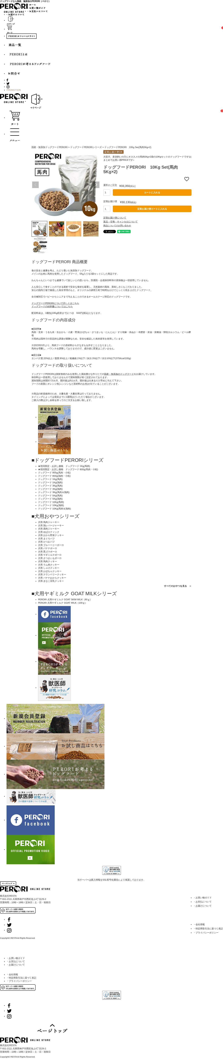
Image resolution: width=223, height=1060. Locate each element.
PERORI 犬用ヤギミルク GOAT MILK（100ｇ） (62, 602)
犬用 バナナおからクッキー (52, 577)
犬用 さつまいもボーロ (50, 558)
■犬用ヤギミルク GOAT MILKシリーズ (74, 593)
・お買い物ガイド (202, 897)
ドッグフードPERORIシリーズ (86, 147)
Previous (35, 185)
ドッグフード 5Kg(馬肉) (50, 495)
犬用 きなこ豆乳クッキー (51, 581)
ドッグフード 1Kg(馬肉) (50, 479)
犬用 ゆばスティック (48, 532)
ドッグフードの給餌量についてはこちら (52, 306)
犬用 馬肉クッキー (47, 561)
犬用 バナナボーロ (47, 548)
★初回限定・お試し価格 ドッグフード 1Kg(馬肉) (64, 466)
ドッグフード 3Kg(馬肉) (50, 485)
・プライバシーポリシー (205, 932)
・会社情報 (199, 924)
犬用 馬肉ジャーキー (48, 522)
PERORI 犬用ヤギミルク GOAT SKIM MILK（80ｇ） (65, 599)
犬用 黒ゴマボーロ (47, 551)
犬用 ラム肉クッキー (48, 564)
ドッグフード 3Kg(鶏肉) (50, 489)
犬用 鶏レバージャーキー (51, 525)
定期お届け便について (114, 217)
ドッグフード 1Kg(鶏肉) (50, 482)
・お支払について (202, 901)
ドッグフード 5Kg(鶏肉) (50, 498)
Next (96, 185)
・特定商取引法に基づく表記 (208, 928)
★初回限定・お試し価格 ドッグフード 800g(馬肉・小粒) (68, 469)
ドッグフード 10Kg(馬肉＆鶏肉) (54, 508)
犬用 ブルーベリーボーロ (51, 545)
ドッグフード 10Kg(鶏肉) (51, 505)
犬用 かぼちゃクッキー (50, 571)
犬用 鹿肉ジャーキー (48, 528)
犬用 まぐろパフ (46, 538)
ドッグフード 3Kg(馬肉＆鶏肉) (54, 492)
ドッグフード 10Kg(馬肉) (51, 502)
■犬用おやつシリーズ (56, 516)
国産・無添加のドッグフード (119, 374)
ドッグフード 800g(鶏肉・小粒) (54, 476)
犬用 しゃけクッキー (48, 568)
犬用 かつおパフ (46, 541)
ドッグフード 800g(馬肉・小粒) (54, 472)
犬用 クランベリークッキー (52, 574)
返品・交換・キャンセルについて (120, 221)
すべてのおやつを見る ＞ (177, 586)
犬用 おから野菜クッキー (51, 535)
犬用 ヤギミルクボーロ (50, 555)
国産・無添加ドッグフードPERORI (50, 147)
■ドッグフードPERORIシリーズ (68, 460)
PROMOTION (14, 90)
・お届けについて (202, 905)
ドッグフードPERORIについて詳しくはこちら (55, 303)
